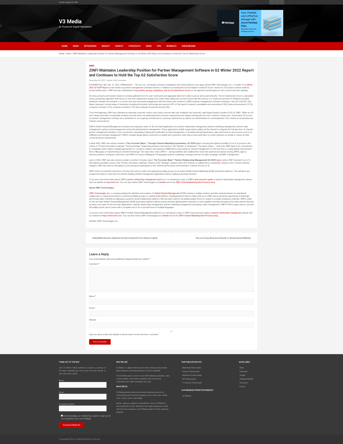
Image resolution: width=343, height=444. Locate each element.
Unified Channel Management (167, 193)
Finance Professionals (191, 371)
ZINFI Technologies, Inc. (99, 193)
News (242, 368)
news (76, 46)
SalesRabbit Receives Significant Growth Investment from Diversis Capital (124, 238)
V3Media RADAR (246, 379)
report (198, 143)
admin (110, 80)
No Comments (120, 80)
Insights (243, 375)
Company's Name (66, 404)
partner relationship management (141, 179)
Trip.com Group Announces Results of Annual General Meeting (223, 238)
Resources (244, 383)
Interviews (243, 371)
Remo (149, 46)
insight (106, 46)
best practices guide (204, 179)
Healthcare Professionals (192, 375)
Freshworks (189, 46)
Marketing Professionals (191, 368)
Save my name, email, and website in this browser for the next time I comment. (124, 334)
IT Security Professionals (192, 383)
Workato (171, 46)
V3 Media (70, 21)
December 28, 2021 (97, 80)
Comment (94, 264)
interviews (90, 46)
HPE (159, 46)
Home (65, 46)
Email (92, 308)
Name (92, 296)
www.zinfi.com (112, 182)
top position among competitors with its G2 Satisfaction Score (162, 90)
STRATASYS (134, 46)
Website (92, 320)
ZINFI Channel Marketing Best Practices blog (195, 182)
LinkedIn (162, 182)
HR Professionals (189, 379)
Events (119, 46)
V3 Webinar (186, 396)
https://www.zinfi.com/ (112, 215)
